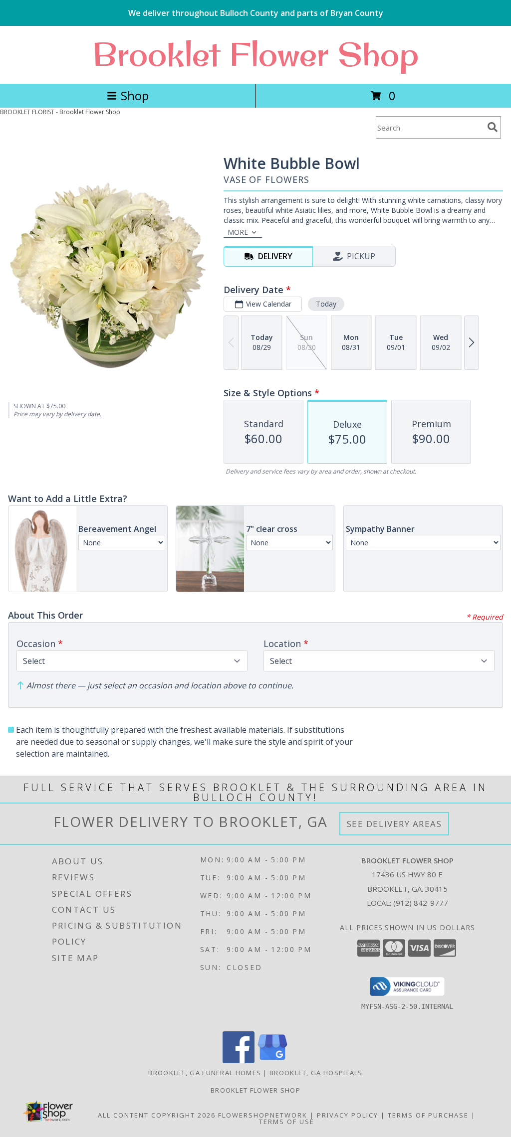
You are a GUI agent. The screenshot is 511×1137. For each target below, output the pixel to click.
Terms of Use (286, 1121)
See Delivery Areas (394, 823)
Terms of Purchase (428, 1115)
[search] (493, 127)
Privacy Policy (347, 1115)
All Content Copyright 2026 (157, 1115)
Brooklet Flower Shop (255, 53)
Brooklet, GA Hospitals (316, 1072)
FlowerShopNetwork (262, 1115)
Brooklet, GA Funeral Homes (204, 1072)
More (238, 232)
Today (326, 304)
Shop (135, 95)
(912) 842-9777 (420, 903)
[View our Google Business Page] (272, 1060)
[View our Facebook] (239, 1060)
